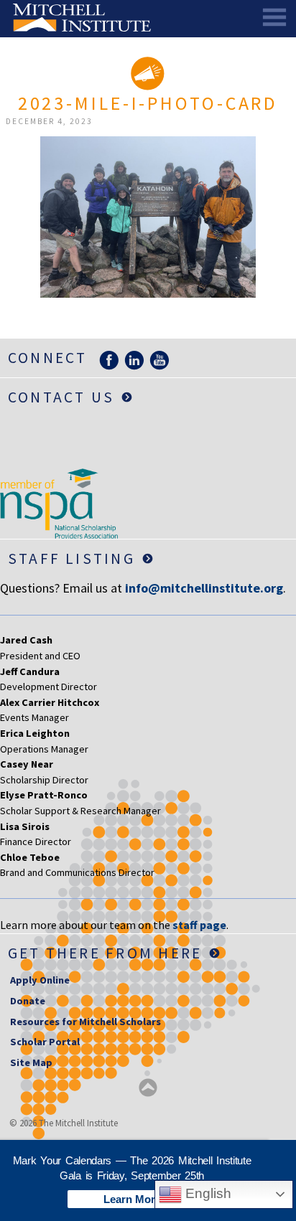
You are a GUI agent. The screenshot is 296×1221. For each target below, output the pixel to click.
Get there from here (105, 953)
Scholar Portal (45, 1041)
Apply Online (40, 980)
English (206, 1193)
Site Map (31, 1062)
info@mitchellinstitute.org (204, 588)
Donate (27, 1000)
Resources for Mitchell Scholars (85, 1021)
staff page (199, 925)
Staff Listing (71, 558)
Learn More (132, 1199)
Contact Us (61, 397)
